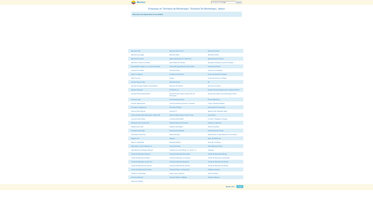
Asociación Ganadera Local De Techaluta (220, 62)
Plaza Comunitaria (213, 127)
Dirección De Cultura (214, 86)
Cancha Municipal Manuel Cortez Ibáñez (182, 66)
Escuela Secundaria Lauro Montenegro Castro (222, 94)
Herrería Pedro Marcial (138, 111)
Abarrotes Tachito (213, 55)
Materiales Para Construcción (140, 123)
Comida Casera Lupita (138, 82)
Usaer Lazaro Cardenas (177, 173)
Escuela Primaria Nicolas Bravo (140, 94)
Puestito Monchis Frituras (216, 131)
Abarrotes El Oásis (213, 51)
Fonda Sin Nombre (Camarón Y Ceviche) (182, 103)
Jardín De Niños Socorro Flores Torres (181, 115)
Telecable (211, 150)
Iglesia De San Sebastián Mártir (217, 111)
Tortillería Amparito (214, 169)
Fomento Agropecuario (138, 103)
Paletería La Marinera (214, 123)
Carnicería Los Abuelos (215, 70)
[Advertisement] (186, 33)
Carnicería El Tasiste (137, 70)
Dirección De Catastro (176, 86)
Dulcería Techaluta (137, 90)
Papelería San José (137, 127)
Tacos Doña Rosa (175, 146)
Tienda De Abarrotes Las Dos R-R (141, 162)
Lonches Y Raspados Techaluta (217, 119)
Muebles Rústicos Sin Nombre (179, 123)
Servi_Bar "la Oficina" (214, 142)
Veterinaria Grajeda (137, 181)
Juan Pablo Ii (212, 115)
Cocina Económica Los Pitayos (217, 78)
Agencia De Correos (137, 59)
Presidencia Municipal (138, 131)
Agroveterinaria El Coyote (216, 59)
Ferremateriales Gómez (177, 99)
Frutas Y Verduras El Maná (216, 103)
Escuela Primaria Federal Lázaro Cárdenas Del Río (223, 90)
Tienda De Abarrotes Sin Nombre (218, 162)
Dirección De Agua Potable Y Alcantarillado (144, 86)
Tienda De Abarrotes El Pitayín (140, 158)
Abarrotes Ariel (135, 51)
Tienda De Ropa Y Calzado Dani (180, 169)
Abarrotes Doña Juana (176, 51)
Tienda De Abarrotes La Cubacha (180, 158)
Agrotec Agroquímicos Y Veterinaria (180, 59)
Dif (209, 82)
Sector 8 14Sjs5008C (137, 142)
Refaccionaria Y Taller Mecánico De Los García (222, 134)
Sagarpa (172, 138)
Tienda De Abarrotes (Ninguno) (140, 154)
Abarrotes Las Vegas (137, 55)
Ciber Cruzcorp (135, 78)
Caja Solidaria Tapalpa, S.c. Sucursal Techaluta (145, 66)
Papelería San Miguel (176, 127)
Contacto (239, 186)
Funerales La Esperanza (138, 107)
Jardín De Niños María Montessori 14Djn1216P (145, 115)
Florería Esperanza (214, 99)
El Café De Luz (174, 90)
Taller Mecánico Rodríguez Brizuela (142, 150)
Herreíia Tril (173, 111)
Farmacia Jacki (135, 99)
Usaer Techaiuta (213, 173)
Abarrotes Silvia (174, 55)
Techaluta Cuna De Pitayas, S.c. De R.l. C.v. (183, 150)
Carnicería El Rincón (214, 66)
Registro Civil (135, 138)
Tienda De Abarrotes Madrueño (179, 162)
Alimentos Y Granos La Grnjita (140, 62)
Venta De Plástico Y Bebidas (178, 177)
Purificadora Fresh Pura (138, 134)
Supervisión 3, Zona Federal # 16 (141, 146)
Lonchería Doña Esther (177, 119)
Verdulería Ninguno (214, 177)
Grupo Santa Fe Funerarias (216, 107)
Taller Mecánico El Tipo (215, 146)
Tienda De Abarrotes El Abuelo (217, 154)
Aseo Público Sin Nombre (177, 62)
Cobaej (172, 78)
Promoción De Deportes (177, 131)
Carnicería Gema (175, 70)
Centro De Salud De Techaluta (217, 74)
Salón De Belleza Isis (214, 138)
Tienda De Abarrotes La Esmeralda (219, 158)
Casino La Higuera (137, 74)
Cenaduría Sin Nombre (177, 74)
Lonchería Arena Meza (138, 119)
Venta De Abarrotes (137, 177)
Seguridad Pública (175, 142)
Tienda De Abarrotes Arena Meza (180, 154)
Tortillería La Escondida (138, 173)
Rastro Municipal (175, 134)
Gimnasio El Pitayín (175, 107)
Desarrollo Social (175, 82)
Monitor (228, 187)
